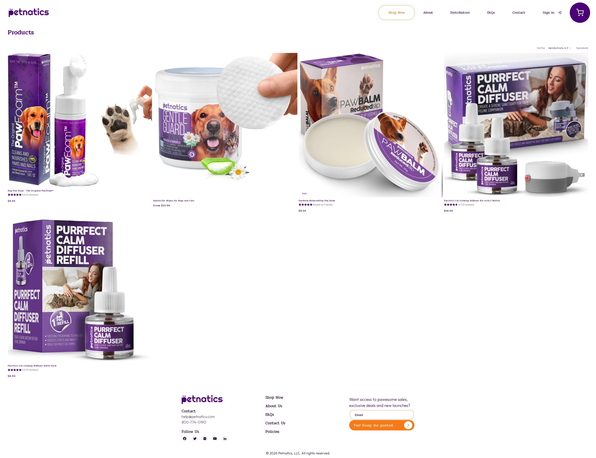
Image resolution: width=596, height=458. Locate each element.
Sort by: (541, 48)
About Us (273, 406)
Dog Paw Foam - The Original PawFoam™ (31, 191)
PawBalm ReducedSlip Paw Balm (317, 201)
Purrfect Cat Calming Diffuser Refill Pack (32, 366)
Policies (272, 432)
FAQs (269, 414)
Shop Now (274, 397)
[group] (23, 195)
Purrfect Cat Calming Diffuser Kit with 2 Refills (472, 201)
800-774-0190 (194, 422)
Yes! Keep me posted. (373, 425)
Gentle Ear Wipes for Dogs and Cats (173, 201)
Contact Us (275, 423)
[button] (580, 12)
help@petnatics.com (198, 416)
